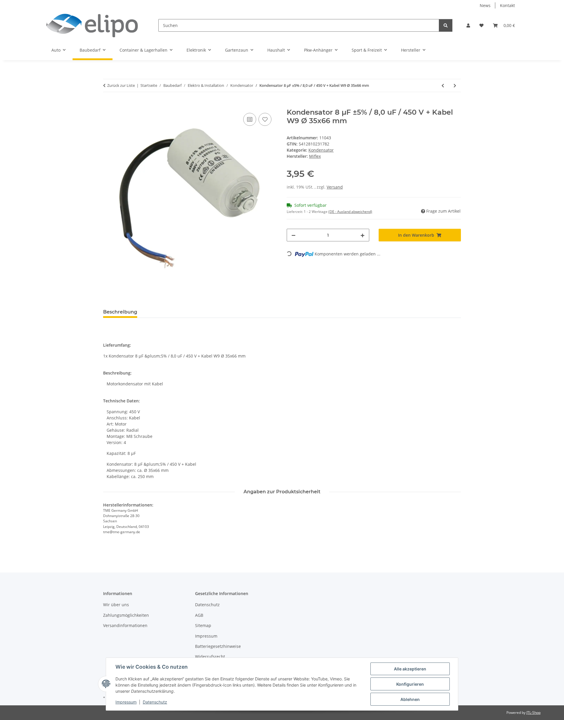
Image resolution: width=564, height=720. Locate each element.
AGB (199, 615)
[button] (468, 25)
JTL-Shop (533, 712)
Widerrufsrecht (210, 656)
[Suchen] (445, 25)
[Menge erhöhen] (362, 235)
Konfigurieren (410, 684)
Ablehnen (410, 699)
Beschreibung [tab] (120, 312)
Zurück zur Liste (121, 85)
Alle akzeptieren (410, 668)
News (485, 5)
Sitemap (203, 625)
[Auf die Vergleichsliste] (249, 119)
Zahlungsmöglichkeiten (126, 615)
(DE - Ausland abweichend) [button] (350, 211)
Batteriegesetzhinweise (218, 646)
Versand (335, 187)
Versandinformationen (125, 625)
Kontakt (507, 5)
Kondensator (321, 150)
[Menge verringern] (293, 235)
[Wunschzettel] (481, 25)
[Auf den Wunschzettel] (264, 119)
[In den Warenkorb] (108, 105)
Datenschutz (155, 701)
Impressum (126, 701)
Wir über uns (116, 604)
